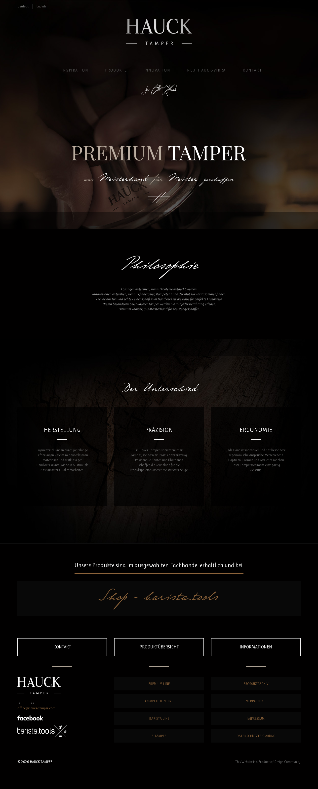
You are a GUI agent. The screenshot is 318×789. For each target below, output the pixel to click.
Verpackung (256, 701)
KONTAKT (252, 70)
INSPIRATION (75, 70)
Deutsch (23, 6)
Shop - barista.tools (159, 598)
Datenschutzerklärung (256, 736)
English (41, 6)
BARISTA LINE (159, 718)
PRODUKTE (116, 70)
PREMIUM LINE (159, 684)
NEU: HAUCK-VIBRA (206, 70)
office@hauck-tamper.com (36, 708)
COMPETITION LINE (159, 701)
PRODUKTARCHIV (256, 684)
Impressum (256, 718)
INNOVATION (157, 70)
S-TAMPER (159, 736)
